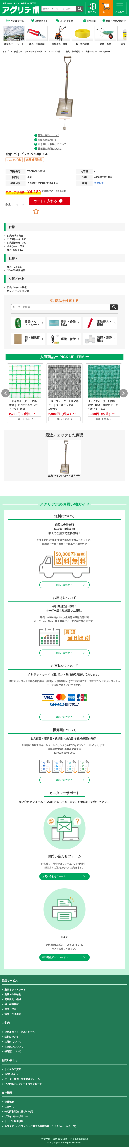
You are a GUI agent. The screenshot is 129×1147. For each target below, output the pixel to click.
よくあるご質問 (13, 1069)
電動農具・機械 (13, 999)
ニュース (9, 1106)
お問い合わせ (12, 1074)
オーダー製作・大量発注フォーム (22, 1079)
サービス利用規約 (14, 1121)
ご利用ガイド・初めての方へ (20, 1031)
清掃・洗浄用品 (13, 1014)
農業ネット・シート (15, 989)
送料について (12, 1036)
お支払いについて (14, 1046)
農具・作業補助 (73, 51)
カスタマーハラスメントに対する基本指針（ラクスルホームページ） (41, 1126)
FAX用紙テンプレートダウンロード (23, 1084)
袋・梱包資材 (12, 1004)
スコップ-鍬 (14, 159)
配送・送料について (48, 135)
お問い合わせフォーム (54, 876)
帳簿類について (13, 1051)
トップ (6, 51)
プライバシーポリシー (16, 1116)
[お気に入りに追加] (35, 211)
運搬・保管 (10, 1009)
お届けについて (13, 1041)
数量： (10, 204)
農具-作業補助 (34, 159)
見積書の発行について (49, 148)
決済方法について (47, 139)
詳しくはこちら (64, 585)
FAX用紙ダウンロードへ (55, 957)
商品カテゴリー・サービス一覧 (28, 51)
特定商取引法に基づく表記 (19, 1111)
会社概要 (9, 1101)
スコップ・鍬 (54, 51)
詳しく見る (24, 418)
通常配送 (99, 183)
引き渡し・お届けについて (52, 144)
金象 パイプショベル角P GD (98, 51)
